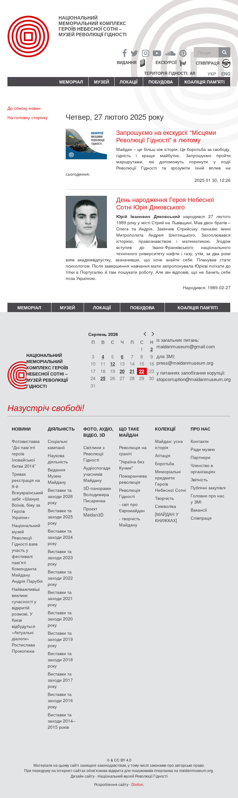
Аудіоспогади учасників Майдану (96, 474)
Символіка (165, 506)
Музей (101, 82)
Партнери (200, 457)
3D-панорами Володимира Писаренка (97, 494)
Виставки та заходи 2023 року (60, 557)
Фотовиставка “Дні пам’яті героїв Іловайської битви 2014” (26, 453)
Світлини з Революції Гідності (93, 453)
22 (141, 371)
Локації (129, 82)
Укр (212, 74)
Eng (226, 74)
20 (122, 371)
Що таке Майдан (129, 432)
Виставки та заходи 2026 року (60, 496)
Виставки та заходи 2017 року (60, 680)
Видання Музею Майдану (57, 475)
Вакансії (199, 510)
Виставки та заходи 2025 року (60, 516)
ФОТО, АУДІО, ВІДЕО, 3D (98, 432)
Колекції (165, 429)
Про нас (200, 429)
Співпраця (201, 518)
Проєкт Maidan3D (93, 511)
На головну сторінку (27, 117)
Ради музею (203, 449)
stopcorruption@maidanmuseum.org (193, 379)
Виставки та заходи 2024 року (60, 537)
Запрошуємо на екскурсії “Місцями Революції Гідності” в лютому (166, 136)
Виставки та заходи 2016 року (60, 700)
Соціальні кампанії (57, 444)
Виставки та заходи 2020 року (60, 618)
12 (112, 363)
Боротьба (164, 463)
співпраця (207, 63)
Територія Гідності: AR (169, 73)
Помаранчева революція (133, 479)
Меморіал (71, 82)
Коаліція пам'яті (204, 82)
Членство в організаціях (203, 468)
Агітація (162, 455)
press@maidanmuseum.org (184, 362)
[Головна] (33, 41)
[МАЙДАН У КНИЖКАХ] (166, 517)
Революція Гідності (129, 493)
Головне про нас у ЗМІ (207, 498)
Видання (126, 62)
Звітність (199, 479)
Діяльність (61, 429)
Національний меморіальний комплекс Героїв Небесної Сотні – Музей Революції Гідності (92, 26)
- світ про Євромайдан (132, 507)
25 (102, 378)
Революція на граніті (133, 450)
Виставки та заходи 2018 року (60, 659)
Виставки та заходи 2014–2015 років (61, 720)
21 (132, 371)
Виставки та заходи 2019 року (60, 639)
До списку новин (24, 108)
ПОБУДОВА (160, 82)
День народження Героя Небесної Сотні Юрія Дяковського (165, 203)
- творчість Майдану (129, 521)
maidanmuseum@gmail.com (185, 346)
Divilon (137, 784)
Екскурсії (166, 62)
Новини (21, 429)
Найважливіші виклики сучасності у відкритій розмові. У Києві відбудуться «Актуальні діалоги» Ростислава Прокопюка (26, 620)
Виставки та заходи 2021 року (60, 598)
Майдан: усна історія (169, 444)
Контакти (200, 441)
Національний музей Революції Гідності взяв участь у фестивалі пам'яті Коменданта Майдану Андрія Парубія (27, 553)
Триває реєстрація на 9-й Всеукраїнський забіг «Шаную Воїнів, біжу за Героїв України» (27, 495)
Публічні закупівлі (208, 487)
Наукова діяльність (58, 458)
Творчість (164, 498)
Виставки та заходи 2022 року (60, 577)
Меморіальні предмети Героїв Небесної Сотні (170, 480)
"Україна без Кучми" (131, 464)
